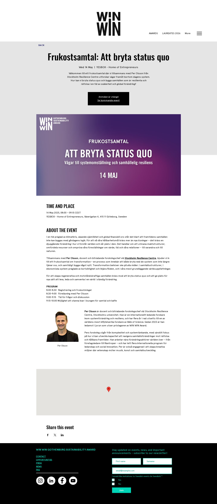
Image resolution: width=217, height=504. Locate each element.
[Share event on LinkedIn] (62, 435)
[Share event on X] (55, 435)
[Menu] (199, 33)
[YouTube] (73, 481)
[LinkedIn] (51, 481)
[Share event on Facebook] (47, 435)
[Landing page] (83, 501)
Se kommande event (108, 100)
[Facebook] (62, 481)
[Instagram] (40, 481)
